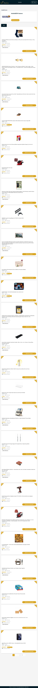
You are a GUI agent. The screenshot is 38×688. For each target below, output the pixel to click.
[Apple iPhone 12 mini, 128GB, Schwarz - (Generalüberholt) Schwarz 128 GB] (19, 636)
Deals (4, 25)
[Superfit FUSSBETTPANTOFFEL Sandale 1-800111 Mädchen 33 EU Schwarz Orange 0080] (19, 114)
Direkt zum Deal (29, 78)
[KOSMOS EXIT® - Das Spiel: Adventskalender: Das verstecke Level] (19, 286)
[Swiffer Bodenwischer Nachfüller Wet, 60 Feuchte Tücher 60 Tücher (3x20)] (19, 587)
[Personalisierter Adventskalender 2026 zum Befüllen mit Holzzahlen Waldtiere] (19, 263)
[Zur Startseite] (4, 2)
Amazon (3, 43)
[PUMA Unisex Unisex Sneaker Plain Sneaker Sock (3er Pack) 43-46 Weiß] (19, 386)
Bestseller (20, 2)
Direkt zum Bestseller (29, 152)
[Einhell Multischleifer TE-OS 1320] (19, 161)
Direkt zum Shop (16, 20)
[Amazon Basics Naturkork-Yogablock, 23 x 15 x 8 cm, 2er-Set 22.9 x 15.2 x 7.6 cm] (19, 611)
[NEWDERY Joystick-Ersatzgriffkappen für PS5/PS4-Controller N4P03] (19, 211)
